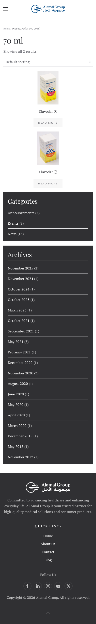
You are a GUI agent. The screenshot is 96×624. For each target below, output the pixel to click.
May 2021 (15, 341)
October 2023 (18, 299)
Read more (48, 122)
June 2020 (16, 394)
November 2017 (20, 457)
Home (6, 28)
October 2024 (18, 289)
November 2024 (20, 278)
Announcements (21, 212)
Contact (48, 551)
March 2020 (17, 425)
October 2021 (18, 320)
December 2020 (20, 362)
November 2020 (20, 373)
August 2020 (18, 383)
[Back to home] (48, 9)
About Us (48, 543)
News (12, 233)
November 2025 (20, 268)
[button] (5, 9)
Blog (48, 559)
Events (13, 223)
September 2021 (21, 331)
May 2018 (15, 446)
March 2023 (17, 310)
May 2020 (15, 404)
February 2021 (19, 352)
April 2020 (16, 415)
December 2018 (20, 436)
